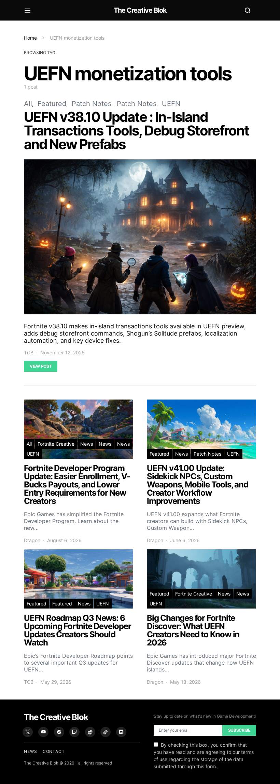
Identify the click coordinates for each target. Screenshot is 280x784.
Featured (52, 104)
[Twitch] (74, 732)
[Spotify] (59, 732)
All (28, 104)
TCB (28, 352)
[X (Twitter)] (28, 732)
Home (30, 38)
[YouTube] (43, 732)
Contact (54, 751)
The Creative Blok (140, 10)
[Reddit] (90, 732)
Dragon (32, 540)
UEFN (171, 104)
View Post (41, 366)
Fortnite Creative (56, 444)
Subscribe (239, 730)
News (86, 444)
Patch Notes (91, 104)
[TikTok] (105, 732)
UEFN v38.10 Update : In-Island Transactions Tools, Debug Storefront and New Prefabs (136, 130)
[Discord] (121, 732)
